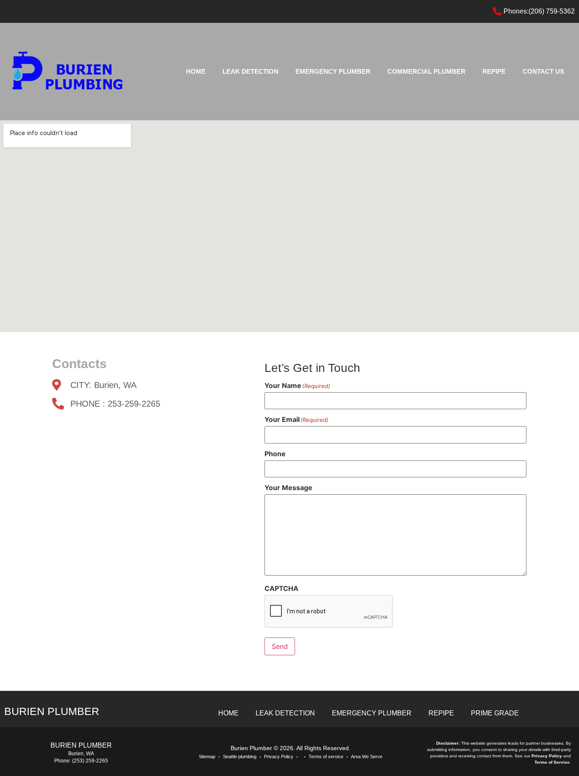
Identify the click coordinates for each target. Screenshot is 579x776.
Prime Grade (495, 713)
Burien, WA (81, 754)
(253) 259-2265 (90, 761)
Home (196, 71)
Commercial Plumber (426, 71)
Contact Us (543, 71)
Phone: (63, 761)
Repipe (494, 71)
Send (280, 646)
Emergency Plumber (332, 71)
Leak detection (250, 71)
